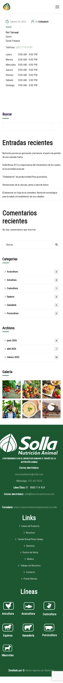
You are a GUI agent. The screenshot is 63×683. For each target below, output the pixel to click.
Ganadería (32, 305)
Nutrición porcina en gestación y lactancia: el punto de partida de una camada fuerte (31, 155)
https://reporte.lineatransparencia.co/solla (35, 507)
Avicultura (32, 280)
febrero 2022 (32, 357)
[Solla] (6, 6)
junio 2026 (32, 340)
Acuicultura (32, 271)
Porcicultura (32, 313)
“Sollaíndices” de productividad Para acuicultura (24, 176)
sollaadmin (43, 21)
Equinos (32, 296)
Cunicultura (32, 288)
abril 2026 (32, 348)
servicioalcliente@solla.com (29, 474)
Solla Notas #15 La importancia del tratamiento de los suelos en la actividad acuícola (31, 166)
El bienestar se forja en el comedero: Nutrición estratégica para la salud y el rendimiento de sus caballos (29, 194)
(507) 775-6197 (24, 47)
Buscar (7, 114)
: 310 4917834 (29, 480)
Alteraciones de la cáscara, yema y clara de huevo (25, 184)
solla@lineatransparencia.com (39, 494)
